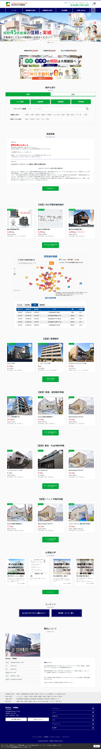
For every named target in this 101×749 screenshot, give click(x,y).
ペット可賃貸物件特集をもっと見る (50, 539)
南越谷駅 (43, 114)
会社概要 (64, 10)
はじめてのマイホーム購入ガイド (34, 613)
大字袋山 (31, 696)
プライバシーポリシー (56, 736)
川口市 (42, 119)
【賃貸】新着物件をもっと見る (50, 379)
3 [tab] (51, 42)
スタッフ (54, 712)
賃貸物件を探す (31, 10)
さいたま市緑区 (57, 694)
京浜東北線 (47, 699)
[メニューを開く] (93, 10)
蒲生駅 (63, 114)
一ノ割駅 (85, 114)
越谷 (22, 701)
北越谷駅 (37, 114)
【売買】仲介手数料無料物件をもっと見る (50, 245)
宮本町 (44, 696)
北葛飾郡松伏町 (25, 694)
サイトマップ (66, 736)
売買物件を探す (48, 10)
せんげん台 (39, 701)
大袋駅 (32, 114)
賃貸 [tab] (73, 94)
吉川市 (38, 119)
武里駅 (68, 114)
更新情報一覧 (50, 188)
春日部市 (32, 119)
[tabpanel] (50, 27)
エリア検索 (20, 102)
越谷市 (27, 119)
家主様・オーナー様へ (66, 613)
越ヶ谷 (56, 696)
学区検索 (81, 102)
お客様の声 (55, 716)
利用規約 (46, 736)
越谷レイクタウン (50, 701)
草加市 (47, 119)
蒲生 (44, 701)
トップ (14, 10)
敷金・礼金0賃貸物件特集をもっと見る (50, 486)
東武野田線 (40, 699)
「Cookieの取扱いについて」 (16, 747)
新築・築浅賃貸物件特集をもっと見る (50, 432)
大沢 (52, 696)
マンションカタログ (37, 736)
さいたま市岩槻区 (48, 694)
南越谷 (36, 696)
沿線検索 (40, 102)
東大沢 (60, 696)
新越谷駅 (49, 114)
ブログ (53, 720)
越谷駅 (27, 114)
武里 (57, 701)
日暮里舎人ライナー (55, 699)
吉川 (60, 701)
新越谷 (30, 701)
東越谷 (40, 696)
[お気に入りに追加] (30, 211)
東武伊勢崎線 (20, 699)
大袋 (34, 701)
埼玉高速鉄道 (33, 699)
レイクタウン (20, 696)
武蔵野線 (26, 699)
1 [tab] (48, 42)
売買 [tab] (28, 94)
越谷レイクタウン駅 (76, 114)
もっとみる (50, 592)
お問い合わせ (81, 10)
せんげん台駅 (56, 114)
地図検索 (61, 102)
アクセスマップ (56, 723)
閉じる (96, 746)
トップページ (55, 708)
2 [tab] (49, 42)
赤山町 (26, 696)
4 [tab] (52, 42)
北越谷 (49, 696)
